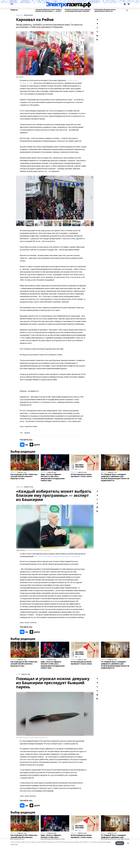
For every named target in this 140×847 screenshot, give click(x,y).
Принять (120, 843)
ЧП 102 (18, 674)
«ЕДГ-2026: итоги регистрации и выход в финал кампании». (57, 556)
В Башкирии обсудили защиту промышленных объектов (105, 10)
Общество (19, 15)
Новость (14, 10)
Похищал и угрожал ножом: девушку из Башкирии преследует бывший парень (77, 10)
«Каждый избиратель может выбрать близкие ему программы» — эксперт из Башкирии (48, 10)
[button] (91, 197)
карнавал (27, 433)
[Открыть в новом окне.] (24, 444)
